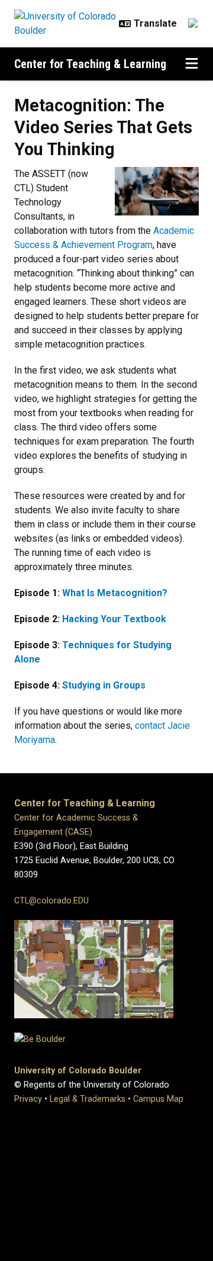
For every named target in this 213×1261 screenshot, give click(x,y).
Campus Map (158, 1099)
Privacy (28, 1099)
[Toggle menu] (192, 64)
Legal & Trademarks (87, 1099)
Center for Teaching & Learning (90, 64)
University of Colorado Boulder (77, 1071)
